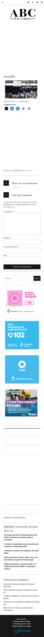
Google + (36, 2)
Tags (11, 530)
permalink (27, 170)
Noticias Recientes (9, 527)
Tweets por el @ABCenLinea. (14, 518)
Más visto (6, 530)
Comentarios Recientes (21, 527)
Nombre (7, 238)
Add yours (16, 187)
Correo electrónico (11, 247)
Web (5, 255)
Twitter (28, 2)
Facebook (32, 2)
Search (41, 2)
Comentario (8, 211)
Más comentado (33, 527)
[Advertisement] (22, 47)
